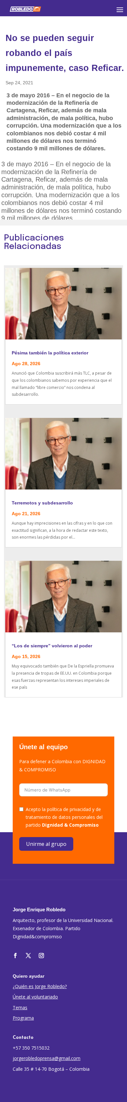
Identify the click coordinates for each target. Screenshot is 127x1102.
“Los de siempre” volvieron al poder (52, 645)
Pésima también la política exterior (50, 352)
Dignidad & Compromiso (70, 825)
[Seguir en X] (28, 955)
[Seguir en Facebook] (15, 955)
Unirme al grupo (46, 843)
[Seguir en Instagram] (41, 955)
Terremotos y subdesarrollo (42, 502)
